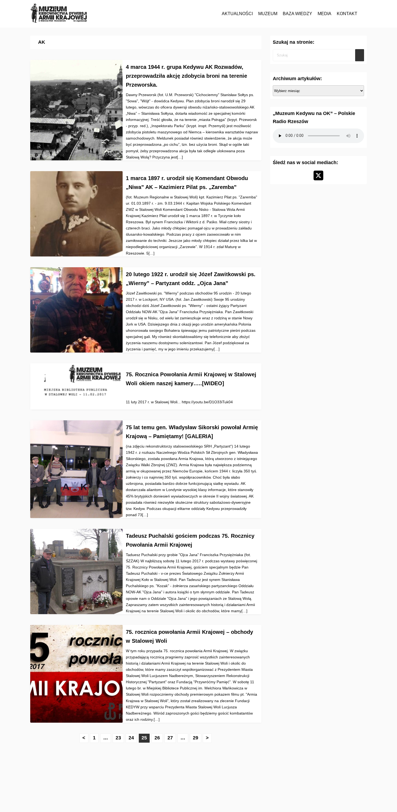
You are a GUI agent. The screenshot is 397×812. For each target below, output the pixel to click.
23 (118, 737)
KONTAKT (347, 13)
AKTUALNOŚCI (237, 13)
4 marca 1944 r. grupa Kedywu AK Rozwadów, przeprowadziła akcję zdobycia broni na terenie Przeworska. (186, 76)
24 (131, 737)
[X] (318, 175)
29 (195, 737)
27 (170, 737)
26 (157, 737)
